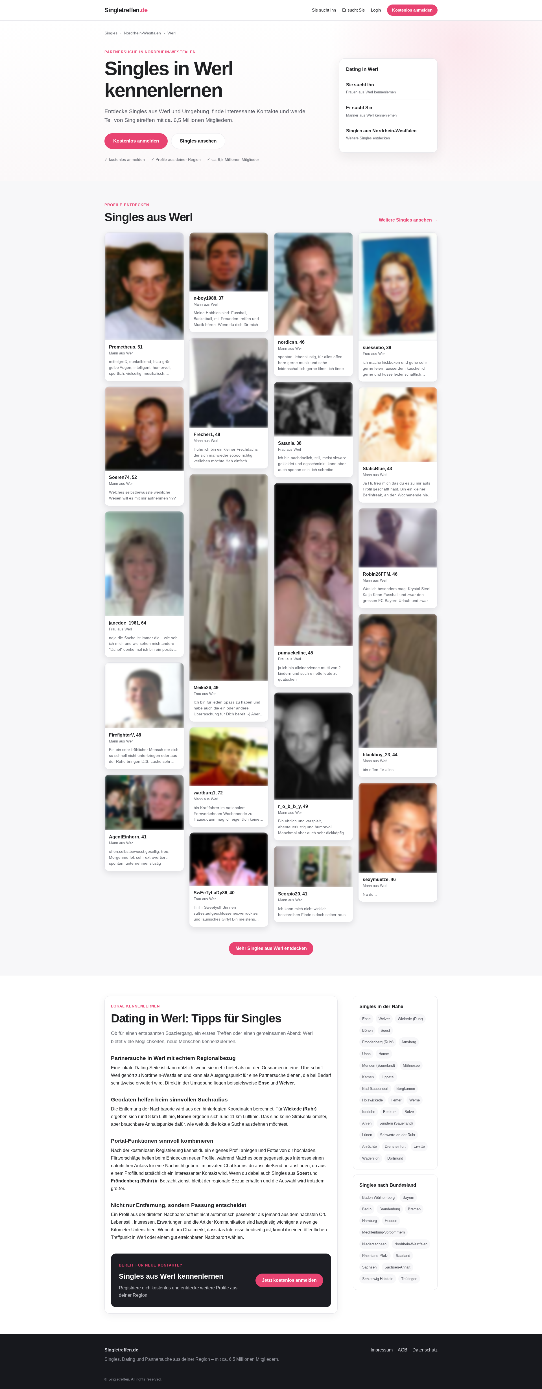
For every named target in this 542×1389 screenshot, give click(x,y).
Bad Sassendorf (375, 1088)
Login (376, 10)
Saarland (403, 1256)
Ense (366, 1019)
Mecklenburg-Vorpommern (383, 1232)
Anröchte (369, 1146)
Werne (414, 1100)
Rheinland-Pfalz (375, 1256)
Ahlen (366, 1123)
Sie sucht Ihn (324, 10)
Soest (385, 1030)
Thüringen (409, 1279)
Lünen (367, 1135)
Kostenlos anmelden (412, 10)
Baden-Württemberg (378, 1197)
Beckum (390, 1112)
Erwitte (419, 1146)
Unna (366, 1054)
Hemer (396, 1100)
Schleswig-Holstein (377, 1279)
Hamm (384, 1054)
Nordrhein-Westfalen (142, 33)
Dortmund (395, 1158)
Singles (110, 33)
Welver (384, 1019)
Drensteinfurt (395, 1146)
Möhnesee (411, 1065)
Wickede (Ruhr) (410, 1019)
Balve (409, 1112)
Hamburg (369, 1221)
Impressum (382, 1350)
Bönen (367, 1030)
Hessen (391, 1221)
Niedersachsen (374, 1244)
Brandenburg (389, 1209)
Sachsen (369, 1267)
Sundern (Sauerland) (396, 1123)
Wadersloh (370, 1158)
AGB (402, 1350)
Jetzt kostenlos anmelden (289, 1280)
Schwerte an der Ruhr (397, 1135)
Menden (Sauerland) (378, 1065)
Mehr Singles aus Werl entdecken (271, 948)
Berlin (366, 1209)
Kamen (368, 1077)
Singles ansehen (198, 141)
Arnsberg (408, 1042)
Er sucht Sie (353, 10)
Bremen (414, 1209)
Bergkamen (405, 1088)
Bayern (408, 1197)
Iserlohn (368, 1112)
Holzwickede (372, 1100)
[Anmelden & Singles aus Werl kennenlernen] (144, 286)
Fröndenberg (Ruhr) (378, 1042)
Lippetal (388, 1077)
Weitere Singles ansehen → (408, 220)
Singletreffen (126, 10)
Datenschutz (425, 1350)
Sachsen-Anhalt (397, 1267)
